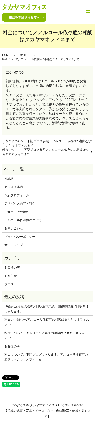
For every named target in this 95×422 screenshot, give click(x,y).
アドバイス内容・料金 (19, 203)
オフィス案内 (13, 187)
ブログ (9, 284)
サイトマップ (13, 245)
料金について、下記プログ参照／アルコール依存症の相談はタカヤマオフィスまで (49, 143)
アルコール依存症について (23, 220)
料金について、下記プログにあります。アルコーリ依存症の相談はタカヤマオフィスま (46, 356)
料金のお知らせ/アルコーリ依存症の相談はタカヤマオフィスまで (46, 322)
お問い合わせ (13, 228)
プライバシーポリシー (19, 236)
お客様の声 (12, 267)
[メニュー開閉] (88, 12)
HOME (6, 55)
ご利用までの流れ (16, 212)
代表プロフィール (16, 195)
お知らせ (24, 55)
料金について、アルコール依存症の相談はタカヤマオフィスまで (46, 335)
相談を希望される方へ (24, 17)
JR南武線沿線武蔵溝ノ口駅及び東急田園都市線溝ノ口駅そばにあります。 (46, 308)
